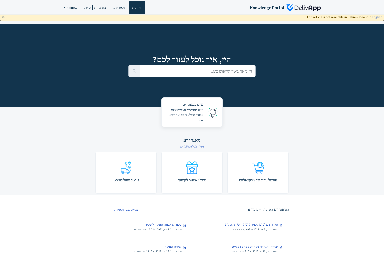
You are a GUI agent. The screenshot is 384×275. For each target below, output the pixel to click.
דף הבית (137, 8)
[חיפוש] (134, 71)
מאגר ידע (119, 8)
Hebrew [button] (71, 8)
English (377, 17)
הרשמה (86, 8)
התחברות (100, 8)
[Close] (3, 16)
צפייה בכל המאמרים (192, 146)
